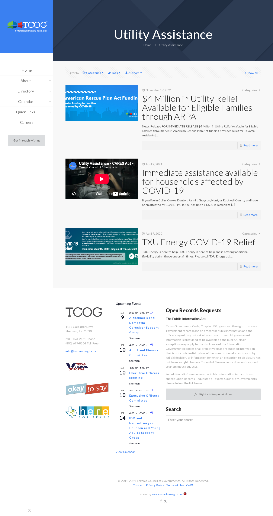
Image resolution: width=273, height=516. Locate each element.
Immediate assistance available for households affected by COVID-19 (200, 181)
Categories (93, 73)
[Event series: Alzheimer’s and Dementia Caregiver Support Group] (151, 312)
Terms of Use (175, 485)
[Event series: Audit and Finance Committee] (151, 345)
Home (147, 45)
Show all (252, 73)
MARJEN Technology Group (167, 494)
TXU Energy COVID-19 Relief (198, 242)
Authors (133, 73)
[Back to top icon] (252, 507)
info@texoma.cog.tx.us (80, 351)
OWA (190, 485)
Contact (138, 485)
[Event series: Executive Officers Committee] (151, 390)
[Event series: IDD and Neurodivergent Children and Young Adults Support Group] (151, 413)
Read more (250, 145)
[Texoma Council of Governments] (26, 27)
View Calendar (125, 452)
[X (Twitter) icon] (29, 510)
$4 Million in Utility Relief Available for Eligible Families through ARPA (197, 107)
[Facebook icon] (24, 510)
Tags (115, 73)
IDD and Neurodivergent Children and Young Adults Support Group (145, 427)
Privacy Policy (155, 485)
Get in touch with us (26, 140)
